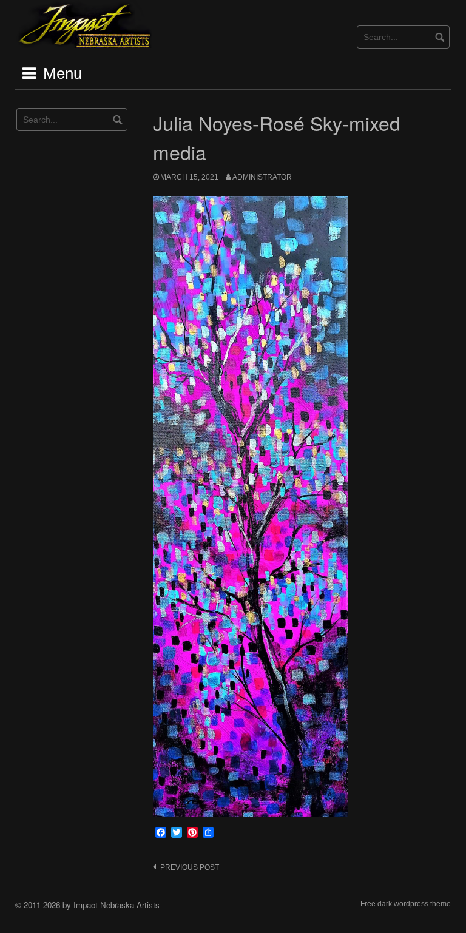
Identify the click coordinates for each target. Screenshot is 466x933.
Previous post (189, 867)
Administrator (262, 177)
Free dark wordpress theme (405, 904)
